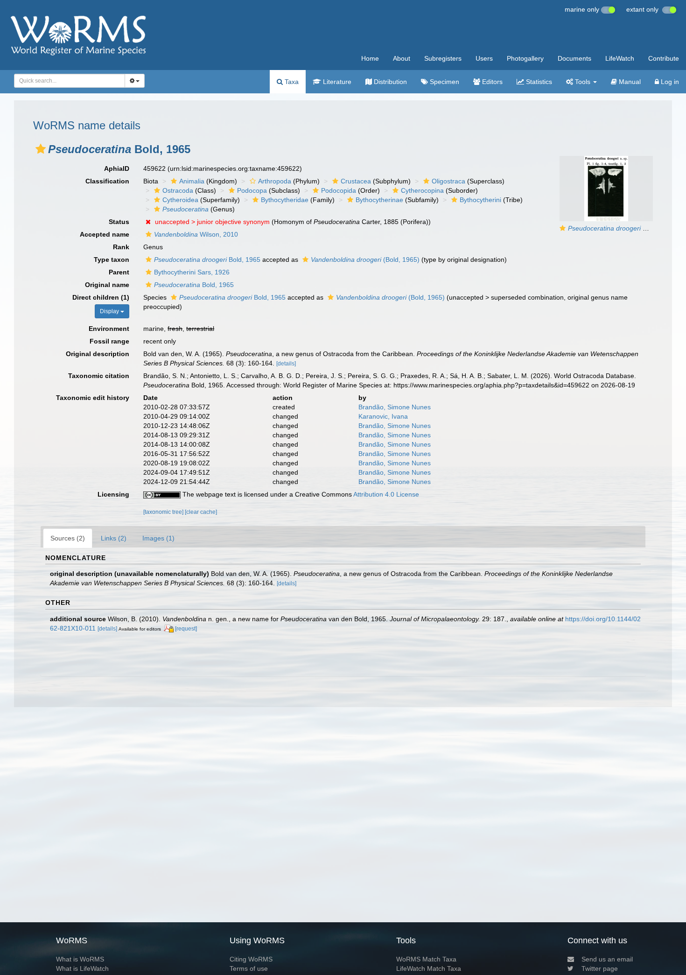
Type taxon (111, 259)
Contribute (663, 58)
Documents (574, 58)
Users (484, 58)
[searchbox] (66, 80)
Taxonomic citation (98, 375)
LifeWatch (619, 58)
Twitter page (599, 968)
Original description (97, 354)
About (401, 58)
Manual (629, 81)
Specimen (443, 81)
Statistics (538, 81)
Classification (107, 181)
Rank (121, 247)
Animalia (191, 181)
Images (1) (158, 538)
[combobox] (69, 81)
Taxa (291, 81)
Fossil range (109, 341)
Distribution (389, 81)
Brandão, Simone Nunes (394, 407)
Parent (119, 272)
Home (370, 58)
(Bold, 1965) (365, 259)
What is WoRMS (80, 959)
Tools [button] (582, 81)
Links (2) (113, 538)
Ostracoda (177, 190)
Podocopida (338, 190)
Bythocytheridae (284, 199)
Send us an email (607, 959)
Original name (107, 284)
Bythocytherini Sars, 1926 (192, 272)
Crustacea (356, 181)
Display (110, 311)
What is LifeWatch (82, 968)
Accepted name (104, 234)
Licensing (113, 494)
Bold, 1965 (207, 259)
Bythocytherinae (379, 199)
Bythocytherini (480, 199)
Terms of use (249, 968)
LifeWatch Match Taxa (428, 968)
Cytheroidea (180, 199)
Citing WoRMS (251, 959)
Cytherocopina (422, 190)
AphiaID (116, 168)
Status (119, 221)
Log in (669, 81)
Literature (336, 81)
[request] (186, 628)
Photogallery (525, 58)
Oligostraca (448, 181)
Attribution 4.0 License (386, 494)
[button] (40, 148)
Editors (491, 81)
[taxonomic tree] (164, 512)
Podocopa (252, 190)
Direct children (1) (100, 297)
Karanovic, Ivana (383, 416)
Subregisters (443, 58)
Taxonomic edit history (92, 397)
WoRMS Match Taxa (426, 959)
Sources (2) (67, 538)
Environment (109, 328)
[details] (286, 363)
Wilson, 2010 (196, 234)
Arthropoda (274, 181)
